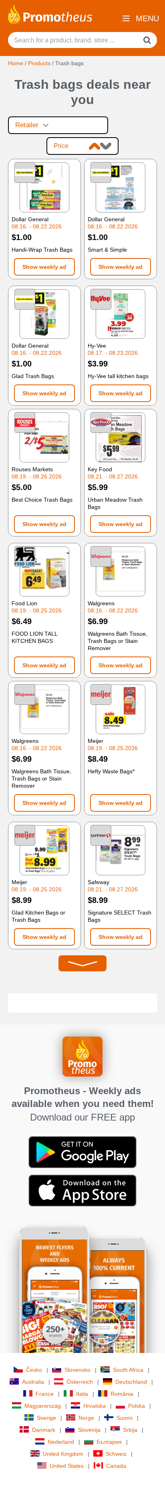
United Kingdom (63, 1454)
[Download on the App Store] (82, 1190)
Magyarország (42, 1406)
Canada (116, 1466)
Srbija (130, 1430)
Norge (86, 1418)
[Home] (50, 13)
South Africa (128, 1370)
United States (67, 1466)
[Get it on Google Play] (82, 1151)
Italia (82, 1394)
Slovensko (77, 1370)
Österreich (79, 1382)
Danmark (43, 1430)
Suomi (125, 1418)
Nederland (61, 1442)
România (122, 1394)
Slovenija (89, 1430)
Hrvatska (94, 1406)
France (45, 1394)
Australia (33, 1382)
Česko (34, 1370)
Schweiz (116, 1454)
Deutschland (131, 1382)
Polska (136, 1406)
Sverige (46, 1418)
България (109, 1442)
